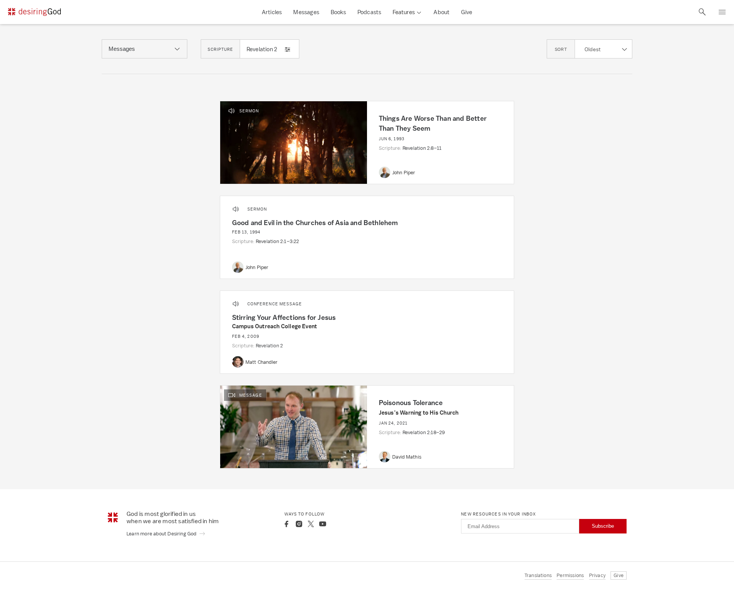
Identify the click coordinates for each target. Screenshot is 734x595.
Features (404, 12)
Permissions (570, 575)
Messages (306, 12)
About (442, 12)
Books (338, 12)
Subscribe (603, 526)
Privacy (597, 575)
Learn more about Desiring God (162, 533)
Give (466, 12)
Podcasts (369, 12)
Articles (272, 12)
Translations (538, 575)
